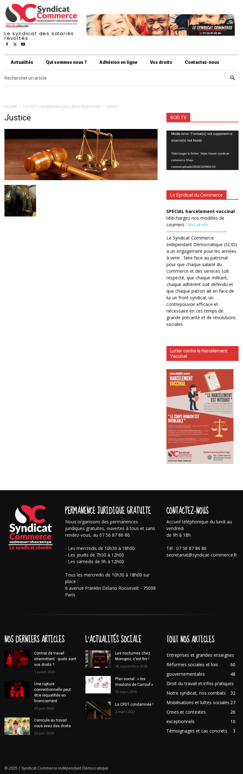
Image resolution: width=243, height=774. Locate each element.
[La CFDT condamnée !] (98, 710)
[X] (15, 44)
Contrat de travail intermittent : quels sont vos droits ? (55, 659)
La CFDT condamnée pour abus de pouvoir (62, 106)
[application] (202, 150)
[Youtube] (23, 44)
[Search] (232, 78)
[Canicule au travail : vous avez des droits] (17, 726)
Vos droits (198, 225)
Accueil (10, 106)
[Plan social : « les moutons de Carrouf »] (98, 684)
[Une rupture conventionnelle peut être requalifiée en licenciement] (17, 689)
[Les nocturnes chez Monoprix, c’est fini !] (98, 659)
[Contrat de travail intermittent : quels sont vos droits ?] (17, 659)
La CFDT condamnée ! (134, 704)
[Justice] (81, 178)
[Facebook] (6, 44)
